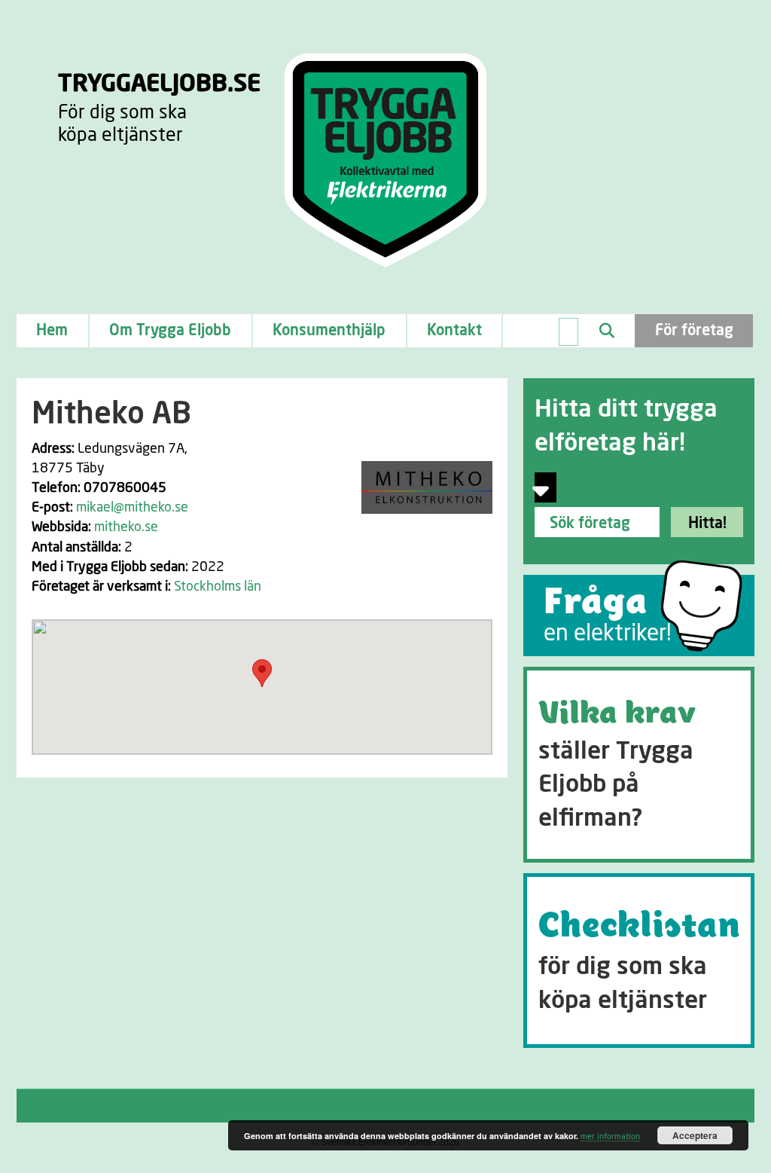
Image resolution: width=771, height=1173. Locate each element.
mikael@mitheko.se (132, 508)
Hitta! (707, 523)
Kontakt (454, 330)
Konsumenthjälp (329, 330)
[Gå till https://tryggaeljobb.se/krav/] (639, 765)
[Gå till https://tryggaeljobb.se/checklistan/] (639, 960)
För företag (694, 330)
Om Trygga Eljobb (170, 330)
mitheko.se (126, 527)
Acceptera (695, 1135)
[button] (262, 673)
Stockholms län (217, 587)
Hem (52, 330)
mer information (610, 1136)
